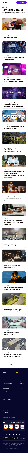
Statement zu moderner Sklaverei (9, 417)
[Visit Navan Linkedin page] (6, 434)
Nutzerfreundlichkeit (7, 386)
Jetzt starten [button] (21, 2)
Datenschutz (5, 410)
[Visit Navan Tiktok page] (16, 434)
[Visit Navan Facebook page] (13, 434)
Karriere (4, 401)
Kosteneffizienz (6, 388)
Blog (20, 380)
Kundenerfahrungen (7, 399)
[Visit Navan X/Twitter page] (3, 434)
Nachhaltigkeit (5, 391)
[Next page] (18, 364)
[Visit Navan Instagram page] (19, 434)
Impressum (5, 414)
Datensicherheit (6, 412)
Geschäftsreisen (6, 380)
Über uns (4, 396)
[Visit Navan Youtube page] (10, 434)
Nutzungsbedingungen (7, 407)
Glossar (20, 386)
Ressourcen (21, 383)
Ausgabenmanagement (7, 383)
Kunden (20, 388)
